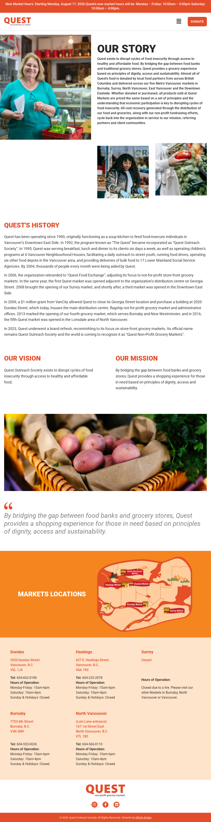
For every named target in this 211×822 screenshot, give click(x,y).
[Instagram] (94, 805)
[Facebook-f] (106, 805)
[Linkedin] (117, 805)
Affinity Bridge (143, 817)
